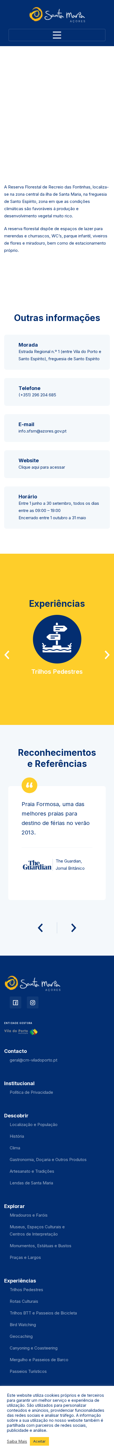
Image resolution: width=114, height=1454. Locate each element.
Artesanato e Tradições (32, 1171)
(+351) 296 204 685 (37, 394)
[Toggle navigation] (57, 35)
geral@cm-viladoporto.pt (33, 1060)
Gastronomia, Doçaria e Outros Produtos (48, 1159)
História (17, 1136)
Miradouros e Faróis (29, 1215)
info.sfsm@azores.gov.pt (42, 431)
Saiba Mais (17, 1441)
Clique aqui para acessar (42, 467)
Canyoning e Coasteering (34, 1348)
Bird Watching (23, 1324)
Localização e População (34, 1124)
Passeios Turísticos (28, 1371)
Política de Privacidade (31, 1092)
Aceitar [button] (39, 1441)
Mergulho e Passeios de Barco (39, 1359)
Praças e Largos (25, 1257)
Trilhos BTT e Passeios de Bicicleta (43, 1313)
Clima (15, 1147)
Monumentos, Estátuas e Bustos (40, 1245)
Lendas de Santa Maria (31, 1182)
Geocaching (21, 1336)
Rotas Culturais (24, 1301)
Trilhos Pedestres (26, 1289)
